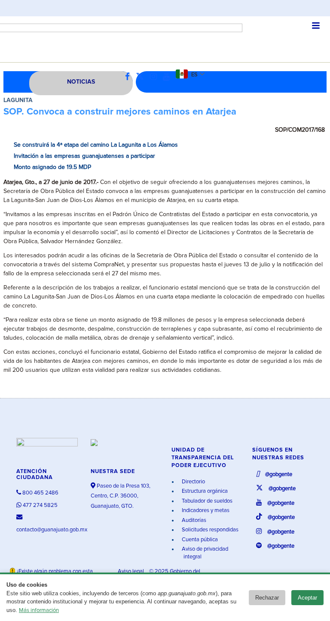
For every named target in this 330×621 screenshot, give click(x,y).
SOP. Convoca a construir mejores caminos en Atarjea (119, 112)
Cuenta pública (199, 540)
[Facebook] (129, 77)
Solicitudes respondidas (209, 530)
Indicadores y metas (204, 510)
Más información (39, 610)
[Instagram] (155, 77)
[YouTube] (168, 77)
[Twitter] (142, 77)
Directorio (192, 482)
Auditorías (193, 520)
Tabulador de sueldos (206, 501)
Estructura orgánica (204, 491)
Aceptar (307, 597)
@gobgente (278, 474)
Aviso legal (131, 571)
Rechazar (267, 597)
